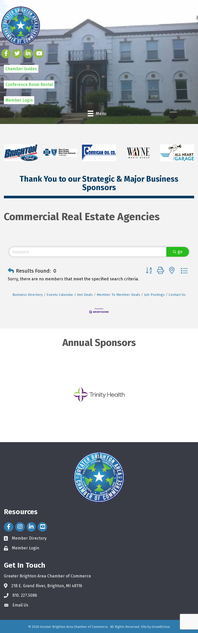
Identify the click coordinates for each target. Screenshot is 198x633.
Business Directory (27, 294)
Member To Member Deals (118, 294)
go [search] (180, 251)
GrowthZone (161, 627)
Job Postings (154, 294)
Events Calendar (60, 294)
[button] (11, 270)
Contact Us (177, 294)
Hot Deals (85, 294)
